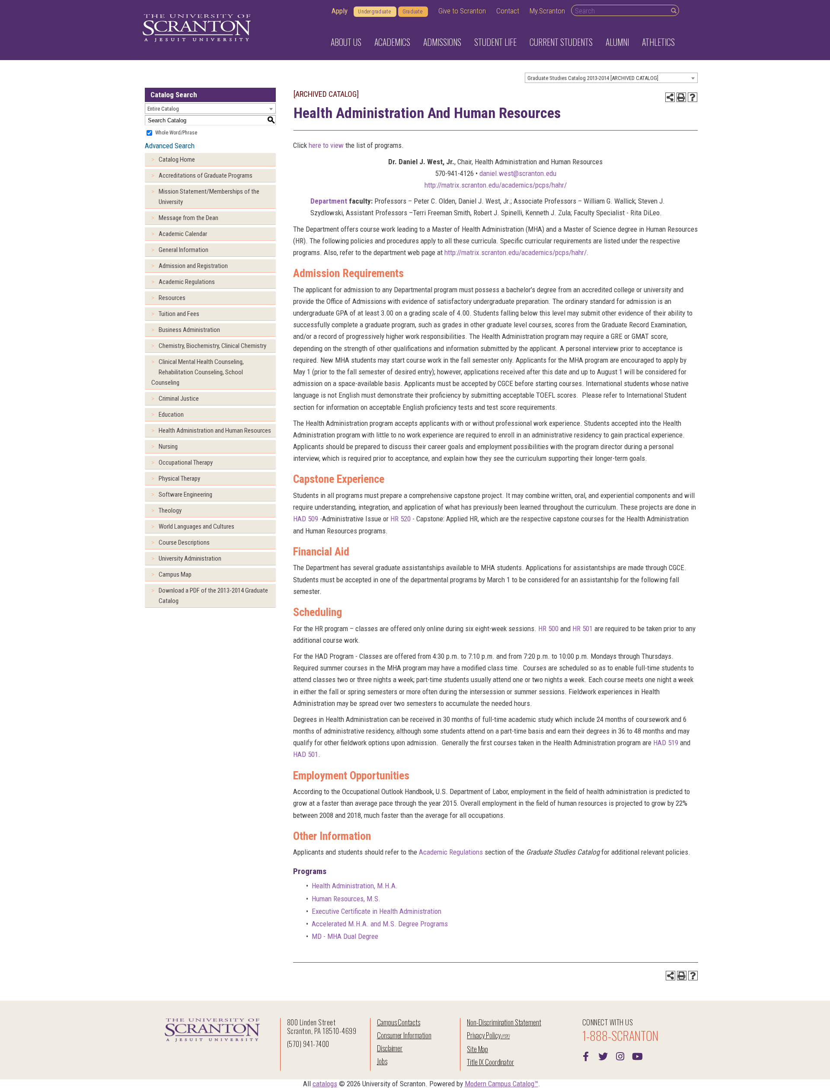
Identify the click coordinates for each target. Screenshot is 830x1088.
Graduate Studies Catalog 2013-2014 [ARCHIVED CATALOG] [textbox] (592, 78)
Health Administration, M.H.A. (355, 885)
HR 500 (548, 628)
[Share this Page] (670, 97)
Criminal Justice (179, 398)
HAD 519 (665, 742)
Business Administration (189, 330)
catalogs (325, 1083)
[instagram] (620, 1055)
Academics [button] (392, 41)
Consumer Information (404, 1035)
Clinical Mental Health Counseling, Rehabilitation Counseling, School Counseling (197, 372)
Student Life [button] (495, 41)
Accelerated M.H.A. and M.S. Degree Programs (380, 923)
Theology (170, 510)
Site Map (477, 1048)
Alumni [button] (617, 41)
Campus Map (175, 574)
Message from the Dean (188, 218)
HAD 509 (305, 518)
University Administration (190, 558)
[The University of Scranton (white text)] (197, 28)
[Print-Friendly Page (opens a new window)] (681, 97)
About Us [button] (346, 41)
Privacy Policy (483, 1035)
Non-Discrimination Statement (504, 1022)
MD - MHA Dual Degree (345, 936)
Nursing (168, 446)
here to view (326, 145)
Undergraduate (374, 12)
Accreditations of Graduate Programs (205, 175)
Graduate (412, 12)
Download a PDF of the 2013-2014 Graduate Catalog (213, 596)
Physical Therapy (179, 478)
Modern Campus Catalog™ (501, 1083)
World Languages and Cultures (196, 526)
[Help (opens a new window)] (692, 97)
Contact (507, 10)
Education (171, 414)
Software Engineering (185, 494)
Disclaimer (390, 1048)
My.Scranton (547, 10)
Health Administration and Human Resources (215, 430)
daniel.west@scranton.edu (517, 173)
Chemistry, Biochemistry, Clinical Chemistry (212, 346)
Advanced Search (170, 145)
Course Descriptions (184, 542)
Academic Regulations (187, 282)
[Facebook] (585, 1055)
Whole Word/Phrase (176, 133)
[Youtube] (637, 1055)
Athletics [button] (658, 41)
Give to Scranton (462, 10)
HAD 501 (305, 754)
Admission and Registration (193, 266)
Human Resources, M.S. (346, 898)
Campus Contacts (398, 1022)
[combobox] (611, 78)
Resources (172, 298)
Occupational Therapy (186, 462)
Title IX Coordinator (490, 1061)
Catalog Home (177, 159)
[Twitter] (603, 1055)
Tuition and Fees (179, 314)
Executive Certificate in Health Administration (376, 911)
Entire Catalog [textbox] (163, 108)
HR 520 (400, 518)
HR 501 (582, 628)
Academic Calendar (183, 234)
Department (328, 201)
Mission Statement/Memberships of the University (209, 197)
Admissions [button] (442, 41)
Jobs (382, 1061)
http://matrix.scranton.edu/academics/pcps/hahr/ (496, 185)
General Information (183, 250)
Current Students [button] (561, 41)
